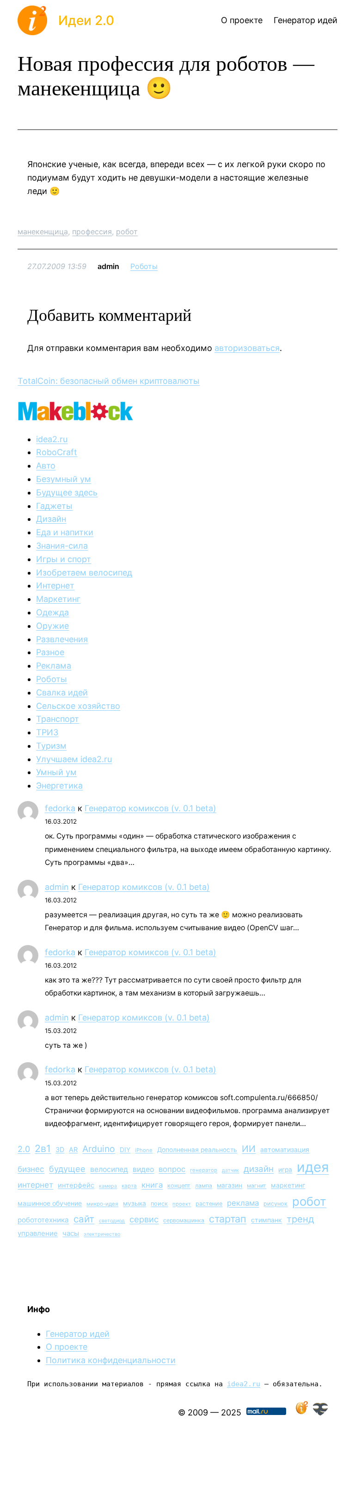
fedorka (60, 808)
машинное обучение (50, 1203)
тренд (300, 1219)
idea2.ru (51, 439)
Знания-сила (62, 546)
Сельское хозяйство (78, 706)
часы (70, 1233)
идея (313, 1167)
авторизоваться (247, 348)
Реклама (53, 665)
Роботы (144, 266)
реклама (243, 1203)
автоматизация (284, 1149)
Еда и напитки (64, 532)
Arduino (98, 1148)
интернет (35, 1184)
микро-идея (102, 1204)
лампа (203, 1185)
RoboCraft (56, 452)
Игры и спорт (63, 559)
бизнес (31, 1169)
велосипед (109, 1169)
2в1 (43, 1148)
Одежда (52, 612)
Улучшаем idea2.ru (74, 759)
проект (181, 1204)
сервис (144, 1219)
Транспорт (57, 719)
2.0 (24, 1149)
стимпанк (266, 1220)
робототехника (43, 1219)
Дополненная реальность (197, 1149)
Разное (50, 652)
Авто (45, 465)
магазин (229, 1185)
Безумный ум (63, 479)
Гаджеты (54, 506)
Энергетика (59, 785)
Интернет (55, 585)
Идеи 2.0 (86, 20)
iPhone (144, 1150)
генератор (203, 1170)
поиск (159, 1203)
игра (285, 1169)
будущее (67, 1169)
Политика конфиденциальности (111, 1360)
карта (129, 1186)
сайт (83, 1219)
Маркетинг (58, 599)
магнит (256, 1185)
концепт (178, 1185)
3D (59, 1149)
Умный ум (56, 772)
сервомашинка (183, 1220)
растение (209, 1203)
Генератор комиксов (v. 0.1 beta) (150, 808)
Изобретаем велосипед (84, 572)
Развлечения (62, 639)
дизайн (259, 1169)
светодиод (112, 1221)
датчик (230, 1170)
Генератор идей (78, 1334)
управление (38, 1233)
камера (108, 1186)
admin (57, 887)
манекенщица (43, 231)
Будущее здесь (67, 492)
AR (73, 1149)
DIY (125, 1149)
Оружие (52, 626)
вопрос (172, 1169)
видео (143, 1169)
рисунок (275, 1203)
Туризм (51, 746)
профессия (92, 231)
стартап (227, 1219)
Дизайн (51, 519)
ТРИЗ (47, 732)
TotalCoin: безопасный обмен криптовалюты (109, 381)
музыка (134, 1203)
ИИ (249, 1148)
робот (127, 231)
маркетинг (288, 1185)
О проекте (66, 1347)
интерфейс (76, 1185)
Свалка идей (62, 692)
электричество (102, 1234)
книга (152, 1184)
